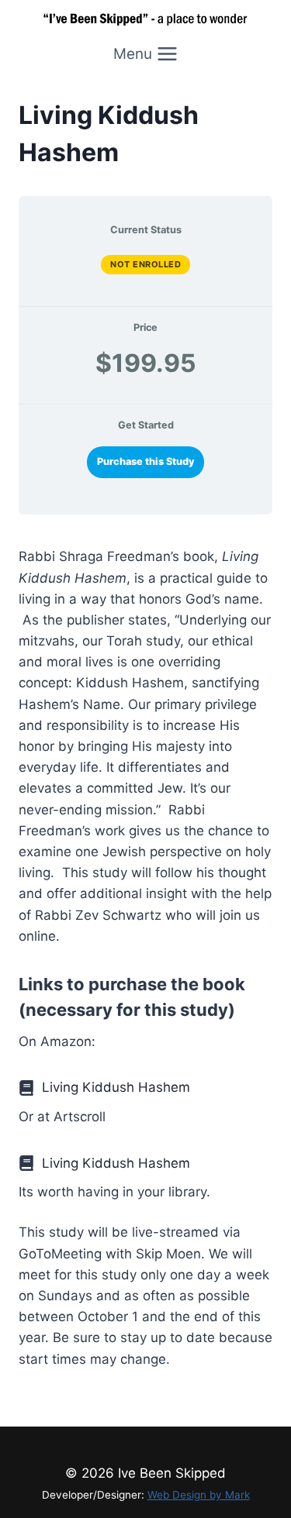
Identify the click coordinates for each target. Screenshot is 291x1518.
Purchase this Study (146, 461)
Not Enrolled (145, 264)
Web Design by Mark (198, 1495)
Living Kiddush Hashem (116, 1087)
